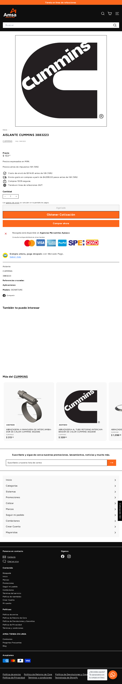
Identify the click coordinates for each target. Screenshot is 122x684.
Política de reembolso (12, 597)
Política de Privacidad (12, 625)
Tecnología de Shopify (66, 677)
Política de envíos (10, 615)
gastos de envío (12, 203)
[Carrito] (109, 13)
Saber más (15, 256)
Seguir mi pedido (10, 587)
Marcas (6, 580)
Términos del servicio (12, 593)
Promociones (8, 583)
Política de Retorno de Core (15, 618)
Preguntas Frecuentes (12, 643)
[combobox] (61, 25)
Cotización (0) (120, 511)
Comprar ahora (61, 223)
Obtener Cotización (22, 362)
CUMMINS (7, 141)
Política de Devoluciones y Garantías (19, 621)
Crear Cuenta (8, 600)
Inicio (5, 130)
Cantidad (7, 191)
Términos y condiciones (13, 628)
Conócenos (7, 639)
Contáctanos (8, 590)
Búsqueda (7, 573)
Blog (4, 646)
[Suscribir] (111, 463)
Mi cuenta (7, 603)
